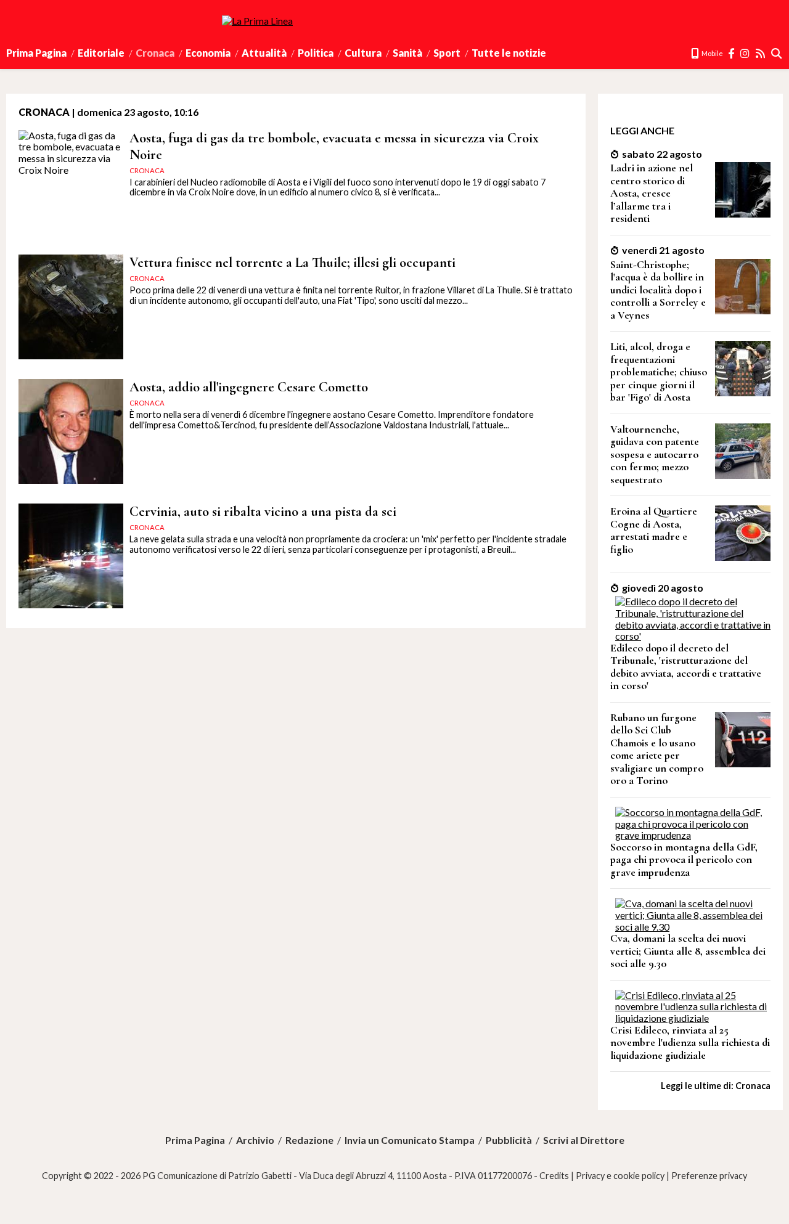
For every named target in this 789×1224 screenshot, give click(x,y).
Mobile (711, 53)
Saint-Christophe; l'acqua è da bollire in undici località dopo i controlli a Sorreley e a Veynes (658, 290)
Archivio (255, 1140)
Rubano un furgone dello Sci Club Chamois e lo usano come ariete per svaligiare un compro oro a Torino (656, 749)
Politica (315, 53)
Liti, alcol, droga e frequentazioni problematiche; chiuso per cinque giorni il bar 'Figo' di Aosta (658, 372)
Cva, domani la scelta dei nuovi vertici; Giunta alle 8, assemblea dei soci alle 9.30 (688, 951)
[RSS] (761, 53)
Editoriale (101, 53)
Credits (554, 1175)
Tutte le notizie (509, 53)
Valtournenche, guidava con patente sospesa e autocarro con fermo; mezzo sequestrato (654, 454)
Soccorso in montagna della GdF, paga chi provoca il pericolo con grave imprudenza (684, 860)
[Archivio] (777, 53)
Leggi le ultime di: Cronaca (716, 1085)
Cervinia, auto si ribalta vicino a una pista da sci (262, 511)
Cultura (363, 53)
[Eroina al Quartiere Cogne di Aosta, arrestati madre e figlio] (743, 557)
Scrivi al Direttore (583, 1140)
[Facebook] (731, 53)
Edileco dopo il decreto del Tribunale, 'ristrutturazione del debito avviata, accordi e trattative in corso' (685, 667)
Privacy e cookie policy (620, 1175)
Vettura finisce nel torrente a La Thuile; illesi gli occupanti (292, 262)
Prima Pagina (36, 53)
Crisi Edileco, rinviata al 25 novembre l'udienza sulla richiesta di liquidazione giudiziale (690, 1043)
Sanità (407, 53)
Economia (208, 53)
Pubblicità (509, 1140)
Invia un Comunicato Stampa (410, 1140)
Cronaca (155, 53)
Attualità (264, 53)
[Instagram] (745, 53)
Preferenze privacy (709, 1175)
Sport (446, 53)
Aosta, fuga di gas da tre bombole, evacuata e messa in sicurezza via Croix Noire (334, 146)
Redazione (309, 1140)
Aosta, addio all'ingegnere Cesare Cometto (248, 386)
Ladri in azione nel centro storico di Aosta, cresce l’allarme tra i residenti (651, 193)
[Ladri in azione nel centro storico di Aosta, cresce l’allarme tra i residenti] (743, 213)
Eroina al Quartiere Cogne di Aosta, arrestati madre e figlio (653, 530)
